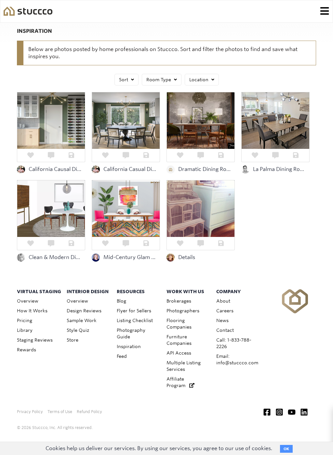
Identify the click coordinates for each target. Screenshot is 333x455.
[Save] (71, 155)
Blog (121, 301)
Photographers (182, 310)
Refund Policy (89, 411)
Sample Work (82, 320)
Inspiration (129, 346)
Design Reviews (84, 310)
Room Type (159, 79)
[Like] (30, 155)
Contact (225, 330)
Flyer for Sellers (134, 310)
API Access (178, 353)
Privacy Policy (30, 411)
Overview (27, 301)
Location (199, 79)
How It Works (32, 310)
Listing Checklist (135, 320)
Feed (122, 356)
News (222, 320)
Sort (124, 79)
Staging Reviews (35, 340)
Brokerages (178, 301)
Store (72, 340)
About (223, 301)
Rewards (26, 349)
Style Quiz (78, 330)
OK (286, 449)
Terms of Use (59, 411)
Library (25, 330)
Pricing (24, 320)
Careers (224, 310)
